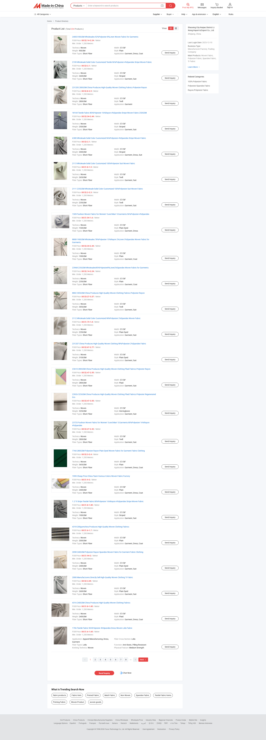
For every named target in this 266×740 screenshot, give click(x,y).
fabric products (59, 695)
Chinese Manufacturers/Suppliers (100, 720)
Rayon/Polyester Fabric (198, 90)
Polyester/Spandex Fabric (199, 85)
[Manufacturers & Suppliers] (48, 6)
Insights (203, 720)
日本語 (159, 723)
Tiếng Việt (192, 723)
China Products (79, 720)
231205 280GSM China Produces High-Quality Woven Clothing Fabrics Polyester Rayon (109, 87)
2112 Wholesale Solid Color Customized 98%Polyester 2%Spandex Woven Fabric (106, 318)
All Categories (43, 14)
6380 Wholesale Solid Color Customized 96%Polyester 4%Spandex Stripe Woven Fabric (109, 138)
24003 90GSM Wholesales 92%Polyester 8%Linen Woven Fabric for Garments (105, 36)
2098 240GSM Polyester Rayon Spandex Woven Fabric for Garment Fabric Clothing (107, 552)
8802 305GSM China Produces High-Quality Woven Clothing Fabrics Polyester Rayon (108, 293)
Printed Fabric (93, 695)
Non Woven (125, 695)
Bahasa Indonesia (205, 723)
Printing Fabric (59, 702)
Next (143, 659)
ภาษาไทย (173, 723)
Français (92, 723)
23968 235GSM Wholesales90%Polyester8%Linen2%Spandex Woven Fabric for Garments (110, 267)
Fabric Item (76, 695)
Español (73, 723)
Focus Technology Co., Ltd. (115, 729)
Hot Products (65, 720)
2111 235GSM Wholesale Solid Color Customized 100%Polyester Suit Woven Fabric (107, 188)
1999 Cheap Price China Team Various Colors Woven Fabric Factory (101, 476)
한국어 (151, 723)
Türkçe (182, 723)
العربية (143, 723)
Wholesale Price (137, 720)
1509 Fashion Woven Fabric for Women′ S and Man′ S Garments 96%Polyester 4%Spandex (110, 214)
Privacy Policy (174, 729)
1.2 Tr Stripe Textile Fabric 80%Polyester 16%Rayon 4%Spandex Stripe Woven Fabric (108, 501)
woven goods (95, 702)
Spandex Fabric (142, 695)
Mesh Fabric (109, 695)
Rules (231, 14)
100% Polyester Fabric (197, 81)
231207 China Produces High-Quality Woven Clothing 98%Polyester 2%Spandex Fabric (109, 343)
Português (82, 723)
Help (183, 14)
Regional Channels (166, 720)
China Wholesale (121, 720)
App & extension (199, 14)
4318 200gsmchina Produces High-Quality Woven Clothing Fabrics (100, 526)
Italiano (115, 723)
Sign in (230, 7)
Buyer (169, 14)
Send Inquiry (170, 52)
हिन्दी (165, 723)
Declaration (161, 729)
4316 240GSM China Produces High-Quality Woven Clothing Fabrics (101, 602)
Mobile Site (193, 720)
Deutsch (124, 723)
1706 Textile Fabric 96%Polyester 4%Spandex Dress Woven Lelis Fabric (102, 628)
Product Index (181, 720)
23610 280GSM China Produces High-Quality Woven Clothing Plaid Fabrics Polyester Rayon (111, 369)
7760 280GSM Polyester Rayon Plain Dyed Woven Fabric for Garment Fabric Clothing (108, 450)
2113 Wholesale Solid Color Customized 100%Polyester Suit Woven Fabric (103, 163)
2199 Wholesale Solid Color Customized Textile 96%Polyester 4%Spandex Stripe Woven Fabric (112, 62)
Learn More (194, 67)
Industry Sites (151, 720)
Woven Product (77, 702)
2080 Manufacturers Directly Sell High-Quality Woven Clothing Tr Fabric (102, 577)
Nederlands (134, 723)
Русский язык (104, 723)
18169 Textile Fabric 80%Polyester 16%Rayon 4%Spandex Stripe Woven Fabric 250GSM (109, 112)
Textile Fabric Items (163, 695)
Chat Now (127, 672)
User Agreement (148, 729)
